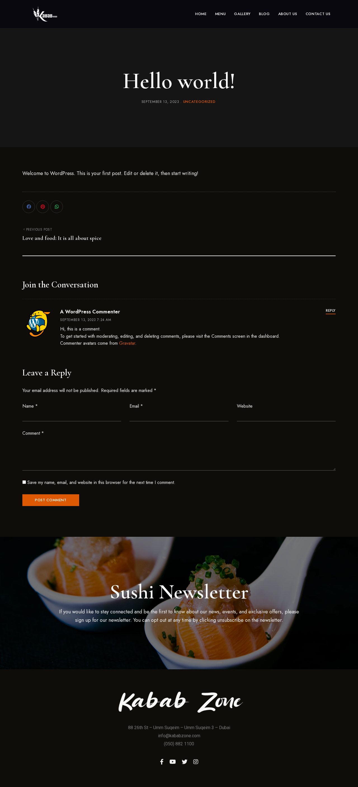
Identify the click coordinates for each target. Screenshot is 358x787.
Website (245, 406)
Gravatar (127, 343)
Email (136, 406)
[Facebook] (28, 206)
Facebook (162, 762)
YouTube (172, 762)
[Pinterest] (42, 206)
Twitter (184, 762)
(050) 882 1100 (179, 743)
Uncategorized (199, 101)
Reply (331, 310)
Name (30, 406)
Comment (33, 433)
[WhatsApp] (56, 206)
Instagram (195, 762)
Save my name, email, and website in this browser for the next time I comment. (101, 482)
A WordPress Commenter (90, 311)
